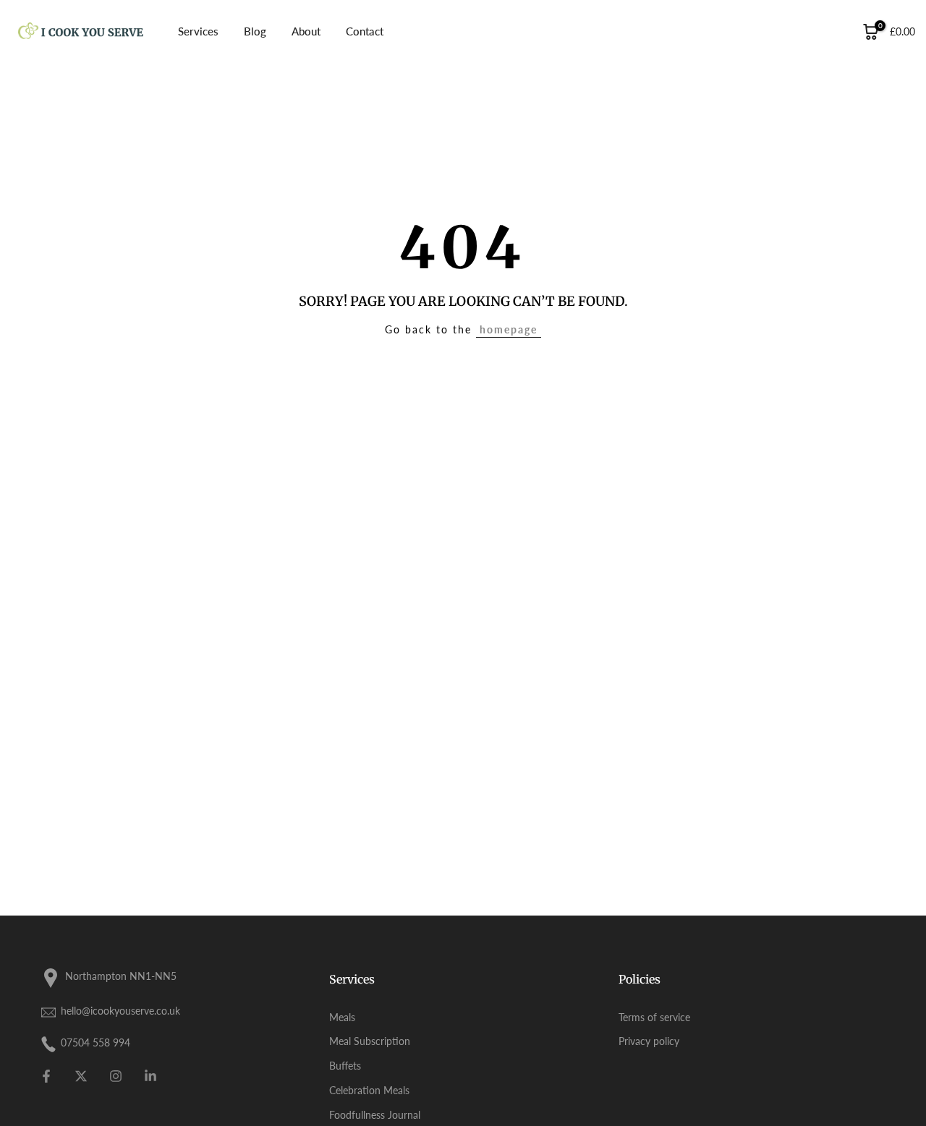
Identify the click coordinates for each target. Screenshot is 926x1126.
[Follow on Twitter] (81, 1076)
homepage (509, 329)
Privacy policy (649, 1041)
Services (198, 31)
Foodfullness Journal (374, 1115)
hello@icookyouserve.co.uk (120, 1011)
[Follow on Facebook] (46, 1076)
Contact (364, 31)
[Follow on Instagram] (115, 1076)
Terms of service (654, 1017)
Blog (255, 31)
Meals (342, 1017)
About (306, 31)
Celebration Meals (369, 1090)
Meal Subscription (369, 1041)
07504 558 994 (95, 1042)
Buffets (345, 1065)
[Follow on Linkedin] (150, 1076)
